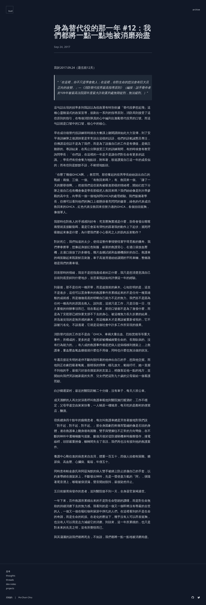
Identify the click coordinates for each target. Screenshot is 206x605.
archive (196, 9)
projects (10, 588)
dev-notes (11, 584)
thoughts (10, 575)
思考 (8, 571)
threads (10, 579)
